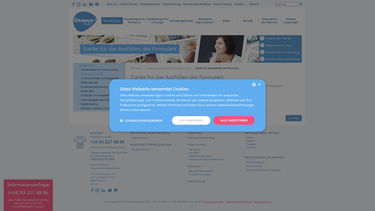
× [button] (259, 84)
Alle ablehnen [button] (191, 120)
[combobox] (254, 85)
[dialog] (187, 105)
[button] (141, 120)
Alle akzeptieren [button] (234, 120)
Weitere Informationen (135, 110)
